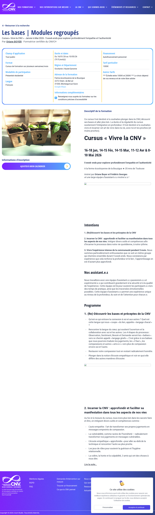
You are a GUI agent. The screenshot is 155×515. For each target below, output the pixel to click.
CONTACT (146, 7)
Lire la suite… (90, 464)
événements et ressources (124, 7)
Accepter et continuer (136, 507)
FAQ (31, 486)
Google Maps (60, 87)
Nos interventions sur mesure (54, 7)
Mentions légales (36, 479)
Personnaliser (108, 507)
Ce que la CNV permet (66, 489)
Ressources (89, 486)
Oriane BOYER (14, 41)
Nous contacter (90, 479)
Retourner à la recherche (17, 25)
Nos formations (25, 7)
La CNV (78, 7)
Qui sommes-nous (96, 7)
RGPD (31, 483)
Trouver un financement (67, 486)
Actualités (88, 490)
